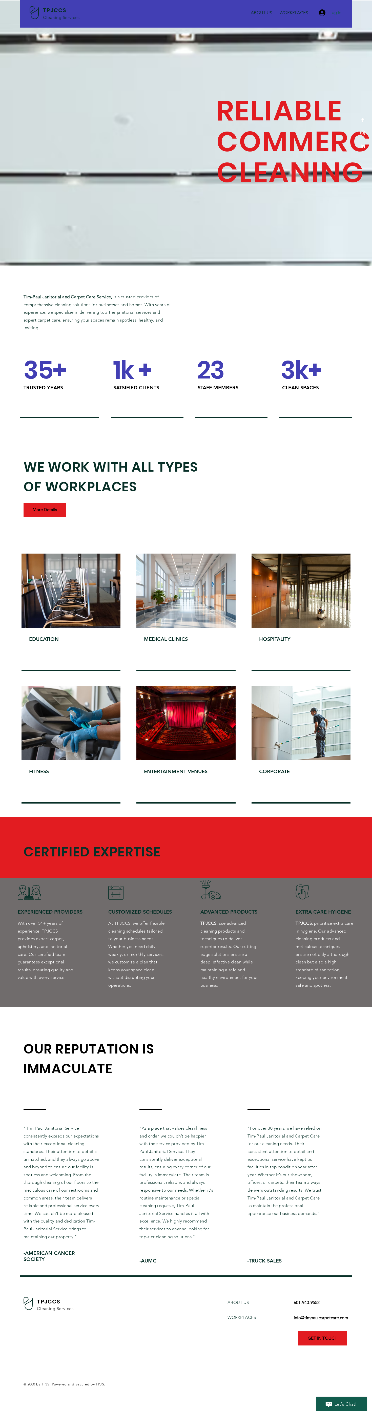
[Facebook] (363, 120)
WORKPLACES (241, 1317)
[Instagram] (363, 133)
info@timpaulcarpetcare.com (321, 1317)
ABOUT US (238, 1302)
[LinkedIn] (363, 146)
